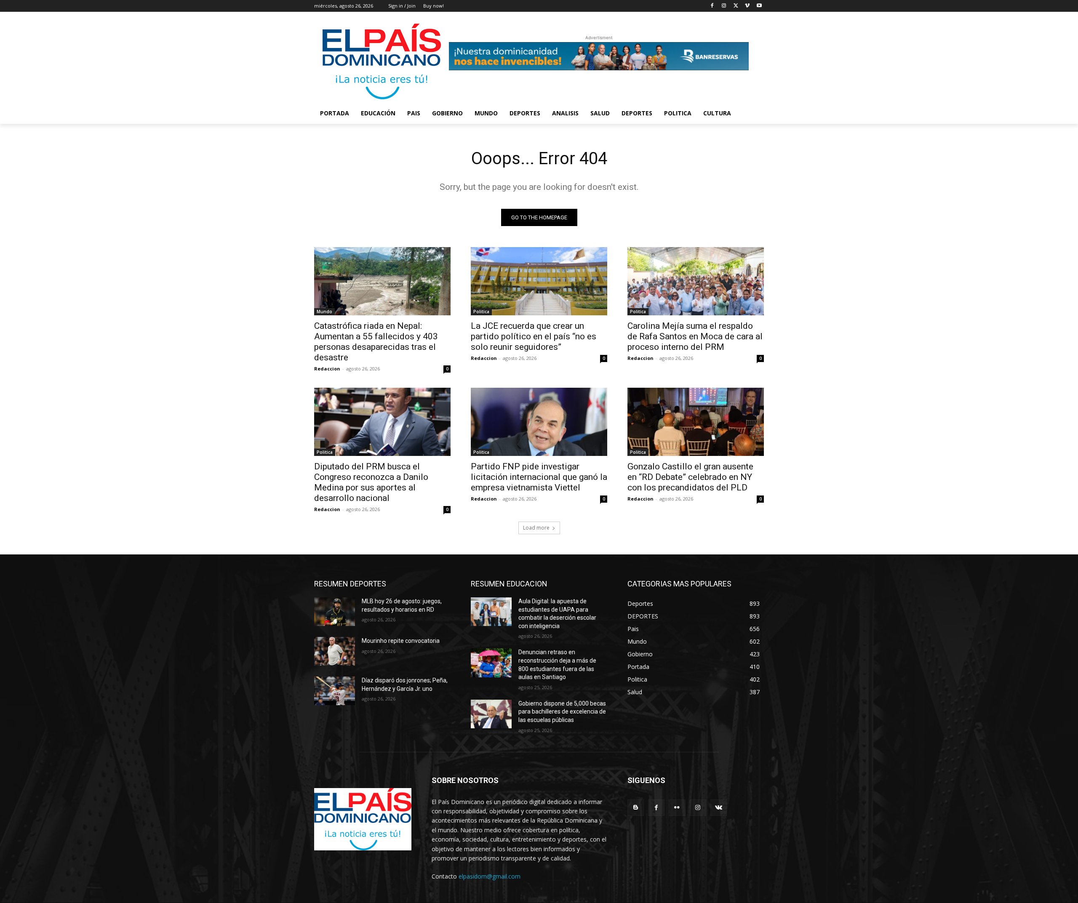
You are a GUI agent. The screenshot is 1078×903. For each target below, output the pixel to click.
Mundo (324, 311)
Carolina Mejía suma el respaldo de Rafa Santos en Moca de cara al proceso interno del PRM (695, 336)
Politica (481, 311)
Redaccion (327, 368)
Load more (536, 527)
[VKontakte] (718, 807)
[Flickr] (677, 807)
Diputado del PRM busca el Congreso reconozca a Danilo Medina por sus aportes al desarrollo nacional (371, 482)
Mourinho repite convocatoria (401, 640)
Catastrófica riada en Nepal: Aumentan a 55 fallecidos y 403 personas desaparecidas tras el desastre (376, 341)
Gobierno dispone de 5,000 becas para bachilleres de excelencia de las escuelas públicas (562, 711)
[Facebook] (712, 6)
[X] (736, 6)
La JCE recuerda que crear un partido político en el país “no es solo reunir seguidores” (533, 336)
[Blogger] (635, 807)
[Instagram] (724, 6)
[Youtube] (759, 6)
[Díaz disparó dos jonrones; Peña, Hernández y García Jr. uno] (334, 691)
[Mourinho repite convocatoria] (334, 651)
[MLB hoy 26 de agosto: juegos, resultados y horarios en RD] (334, 611)
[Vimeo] (747, 6)
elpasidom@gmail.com (489, 876)
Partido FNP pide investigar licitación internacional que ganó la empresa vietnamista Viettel (539, 477)
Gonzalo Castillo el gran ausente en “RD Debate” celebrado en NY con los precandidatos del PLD (690, 477)
